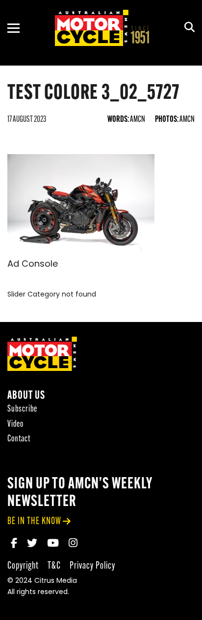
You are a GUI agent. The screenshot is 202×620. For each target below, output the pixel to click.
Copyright (23, 566)
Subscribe (22, 409)
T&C (54, 566)
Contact (18, 439)
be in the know (34, 521)
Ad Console (32, 264)
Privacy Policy (92, 566)
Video (15, 424)
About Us (26, 396)
